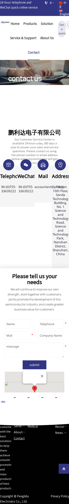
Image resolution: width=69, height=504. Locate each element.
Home (12, 69)
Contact (24, 69)
